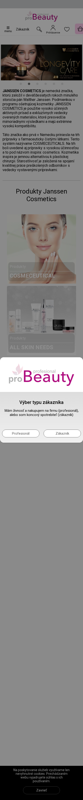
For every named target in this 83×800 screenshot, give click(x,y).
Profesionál (21, 433)
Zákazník (62, 433)
